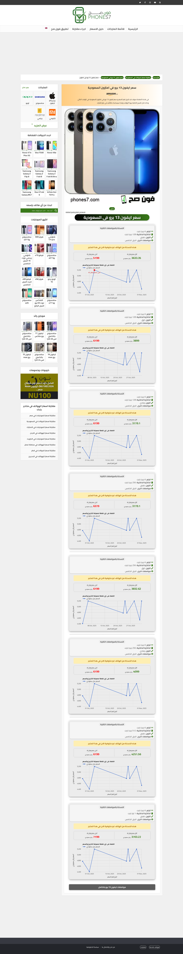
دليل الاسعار (96, 29)
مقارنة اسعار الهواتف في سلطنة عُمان (39, 444)
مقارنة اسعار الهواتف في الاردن (42, 433)
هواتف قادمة (154, 947)
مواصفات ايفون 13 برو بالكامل (112, 887)
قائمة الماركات (115, 29)
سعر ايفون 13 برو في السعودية (112, 77)
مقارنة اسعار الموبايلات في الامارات (41, 427)
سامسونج (40, 103)
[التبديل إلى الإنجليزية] (46, 28)
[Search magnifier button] (56, 210)
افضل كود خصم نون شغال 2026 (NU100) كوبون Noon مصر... (39, 386)
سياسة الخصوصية (92, 947)
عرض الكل (25, 87)
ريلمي (39, 118)
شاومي (52, 118)
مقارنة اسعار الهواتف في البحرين (42, 456)
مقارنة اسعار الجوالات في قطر (43, 450)
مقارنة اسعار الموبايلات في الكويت (41, 439)
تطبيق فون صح (59, 29)
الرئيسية (133, 29)
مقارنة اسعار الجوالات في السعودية (138, 77)
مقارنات (143, 947)
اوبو (27, 103)
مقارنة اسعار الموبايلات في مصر (42, 415)
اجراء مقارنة (79, 29)
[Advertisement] (91, 53)
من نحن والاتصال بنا (108, 947)
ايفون (52, 103)
